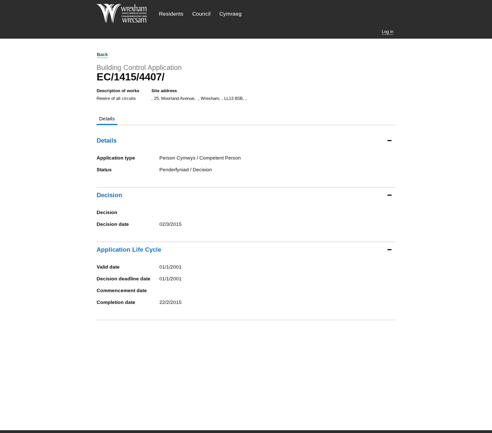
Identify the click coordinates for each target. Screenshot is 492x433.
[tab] (107, 119)
